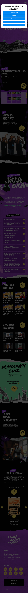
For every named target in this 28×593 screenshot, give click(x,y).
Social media (14, 15)
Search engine (14, 18)
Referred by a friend (14, 24)
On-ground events (14, 21)
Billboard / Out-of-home (14, 12)
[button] (2, 2)
